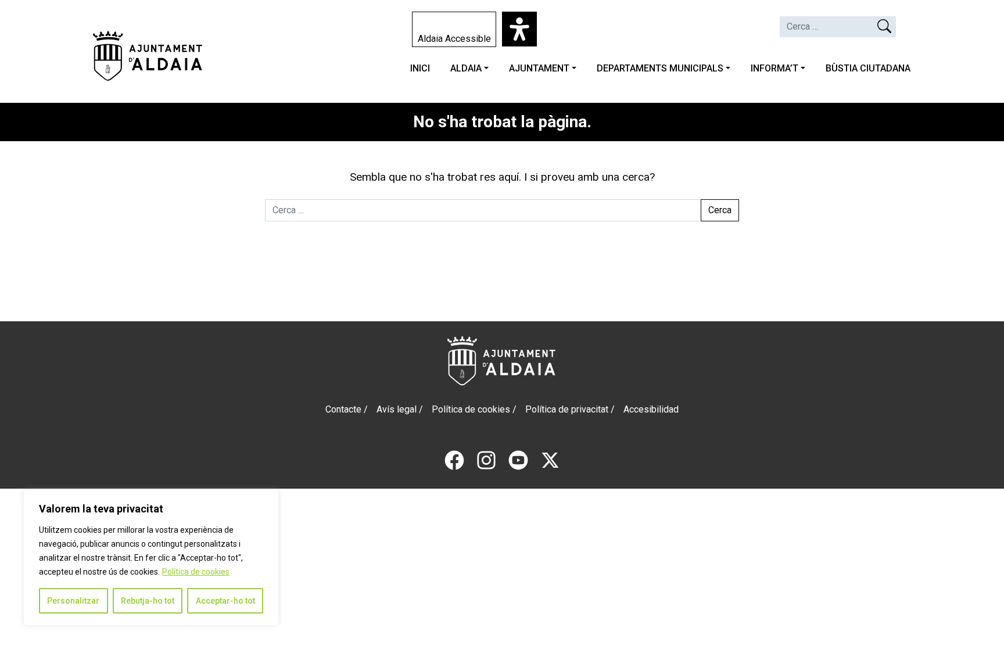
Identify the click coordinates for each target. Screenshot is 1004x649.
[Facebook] (454, 459)
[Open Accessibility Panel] (519, 29)
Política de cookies (196, 571)
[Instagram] (486, 459)
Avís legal (396, 409)
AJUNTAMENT (539, 68)
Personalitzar (73, 600)
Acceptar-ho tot (225, 600)
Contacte (343, 409)
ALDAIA (466, 68)
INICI (420, 68)
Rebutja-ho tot (147, 600)
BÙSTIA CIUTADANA (868, 68)
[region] (151, 558)
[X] (550, 459)
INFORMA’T (774, 68)
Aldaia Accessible (454, 38)
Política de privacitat (566, 409)
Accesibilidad (651, 409)
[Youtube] (518, 459)
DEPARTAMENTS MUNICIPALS (660, 68)
